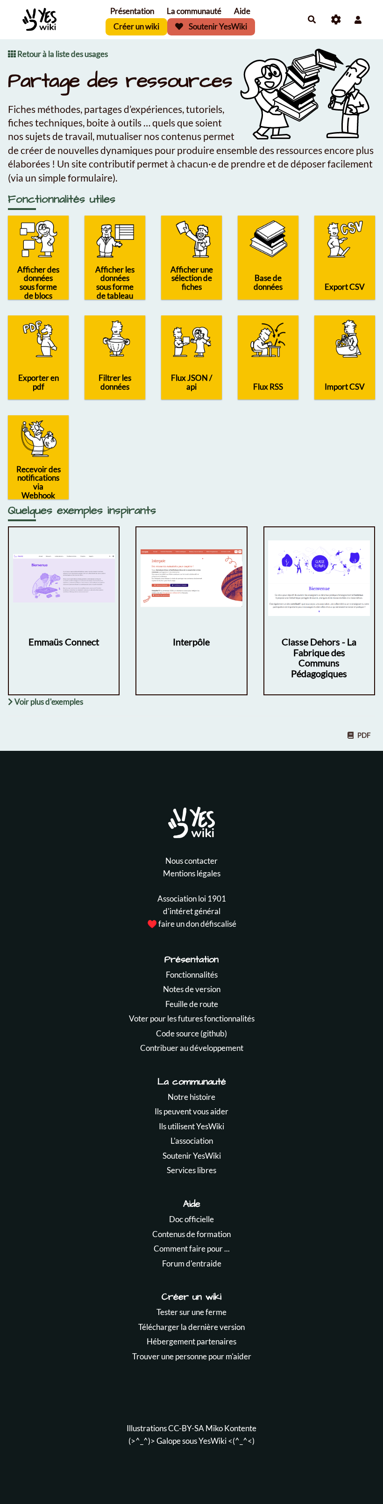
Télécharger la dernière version (191, 1327)
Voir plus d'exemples (48, 702)
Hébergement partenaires (191, 1341)
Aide (242, 11)
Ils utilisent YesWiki (191, 1126)
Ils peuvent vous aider (191, 1111)
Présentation (132, 11)
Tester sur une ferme (191, 1312)
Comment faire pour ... (192, 1248)
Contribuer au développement (191, 1048)
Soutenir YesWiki (217, 26)
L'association (191, 1141)
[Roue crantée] (336, 20)
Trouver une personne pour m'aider (191, 1356)
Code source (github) (191, 1033)
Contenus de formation (191, 1234)
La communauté (194, 11)
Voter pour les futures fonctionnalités (192, 1018)
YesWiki (213, 1441)
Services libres (191, 1170)
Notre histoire (191, 1097)
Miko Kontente (231, 1428)
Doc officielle (191, 1219)
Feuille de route (191, 1004)
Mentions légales (191, 873)
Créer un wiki (136, 26)
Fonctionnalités (192, 974)
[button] (358, 20)
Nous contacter (191, 861)
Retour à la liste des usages (62, 54)
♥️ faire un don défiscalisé (191, 924)
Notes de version (191, 989)
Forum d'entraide (191, 1263)
